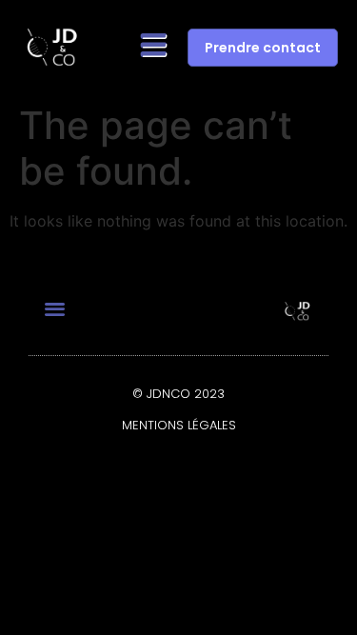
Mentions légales (179, 425)
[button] (154, 47)
